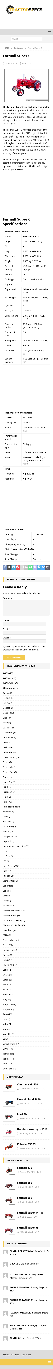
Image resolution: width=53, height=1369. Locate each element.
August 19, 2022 (27, 1172)
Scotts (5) (7, 984)
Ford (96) (7, 801)
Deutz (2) (7, 762)
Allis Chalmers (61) (11, 688)
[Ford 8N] (9, 1117)
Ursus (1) (7, 1019)
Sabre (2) (7, 969)
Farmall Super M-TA (30, 1212)
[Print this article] (26, 567)
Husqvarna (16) (10, 836)
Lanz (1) (7, 890)
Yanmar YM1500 (27, 1084)
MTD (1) (7, 935)
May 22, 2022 (26, 1231)
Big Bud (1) (8, 703)
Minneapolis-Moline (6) (14, 925)
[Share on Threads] (47, 567)
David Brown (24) (11, 757)
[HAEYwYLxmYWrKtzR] (5, 1314)
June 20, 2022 (26, 1186)
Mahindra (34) (9, 905)
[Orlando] (5, 1265)
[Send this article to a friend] (22, 567)
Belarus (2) (8, 697)
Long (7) (7, 900)
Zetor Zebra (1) (10, 1068)
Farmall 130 (24, 1167)
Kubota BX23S (26, 1144)
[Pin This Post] (18, 567)
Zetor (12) (8, 1063)
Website (7, 637)
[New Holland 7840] (9, 1102)
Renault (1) (8, 959)
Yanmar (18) (9, 1058)
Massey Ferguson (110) (14, 910)
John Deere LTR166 (31, 1338)
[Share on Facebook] (5, 567)
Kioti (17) (7, 871)
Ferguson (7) (9, 791)
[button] (49, 32)
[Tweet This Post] (9, 567)
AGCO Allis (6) (9, 678)
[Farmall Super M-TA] (9, 1215)
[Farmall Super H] (9, 1230)
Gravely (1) (8, 816)
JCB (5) (6, 861)
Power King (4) (10, 950)
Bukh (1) (7, 722)
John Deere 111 (32, 1263)
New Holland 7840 (28, 1099)
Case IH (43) (9, 727)
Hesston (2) (8, 821)
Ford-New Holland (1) (13, 806)
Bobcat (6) (8, 707)
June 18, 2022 (26, 1201)
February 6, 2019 (28, 1133)
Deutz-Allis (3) (9, 767)
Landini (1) (8, 885)
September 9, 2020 (29, 1088)
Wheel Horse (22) (11, 1044)
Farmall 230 (24, 1197)
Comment (8, 598)
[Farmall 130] (9, 1170)
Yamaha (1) (8, 1053)
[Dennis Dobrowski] (5, 1252)
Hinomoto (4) (9, 826)
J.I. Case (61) (9, 856)
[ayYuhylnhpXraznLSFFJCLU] (5, 1276)
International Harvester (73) (16, 846)
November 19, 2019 (29, 1118)
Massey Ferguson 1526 (21, 1277)
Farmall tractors (17, 1160)
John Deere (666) (11, 866)
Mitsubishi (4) (9, 930)
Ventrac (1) (8, 1029)
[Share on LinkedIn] (13, 567)
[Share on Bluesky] (43, 567)
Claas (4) (7, 742)
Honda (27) (8, 831)
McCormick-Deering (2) (14, 920)
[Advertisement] (28, 21)
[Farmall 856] (9, 1185)
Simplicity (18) (9, 1004)
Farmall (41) (8, 777)
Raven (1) (7, 955)
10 (44, 1088)
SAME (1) (7, 974)
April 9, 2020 (12, 63)
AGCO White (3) (10, 683)
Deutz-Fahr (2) (10, 772)
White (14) (8, 1048)
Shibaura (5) (8, 994)
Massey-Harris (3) (11, 915)
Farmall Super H (27, 1227)
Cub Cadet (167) (10, 752)
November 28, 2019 (29, 1148)
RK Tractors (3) (10, 964)
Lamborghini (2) (10, 880)
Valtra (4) (7, 1024)
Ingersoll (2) (8, 841)
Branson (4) (8, 717)
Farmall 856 (24, 1182)
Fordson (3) (8, 811)
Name (6, 620)
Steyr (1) (7, 999)
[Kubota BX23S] (9, 1147)
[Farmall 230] (9, 1200)
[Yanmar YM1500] (9, 1087)
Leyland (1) (8, 895)
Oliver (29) (8, 945)
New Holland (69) (11, 940)
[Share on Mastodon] (35, 567)
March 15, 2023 (27, 1103)
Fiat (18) (7, 796)
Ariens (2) (7, 693)
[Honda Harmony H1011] (9, 1132)
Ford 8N (22, 1114)
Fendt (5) (7, 786)
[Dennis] (5, 1339)
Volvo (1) (7, 1038)
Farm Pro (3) (9, 782)
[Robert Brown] (5, 1288)
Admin (25, 63)
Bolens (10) (8, 712)
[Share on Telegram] (39, 567)
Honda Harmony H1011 (32, 1129)
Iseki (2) (6, 851)
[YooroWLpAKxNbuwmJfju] (5, 1326)
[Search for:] (26, 38)
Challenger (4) (9, 737)
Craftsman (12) (10, 747)
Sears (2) (7, 989)
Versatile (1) (8, 1034)
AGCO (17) (8, 673)
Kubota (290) (9, 875)
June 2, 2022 (26, 1216)
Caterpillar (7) (9, 732)
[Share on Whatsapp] (30, 567)
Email (6, 629)
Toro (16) (7, 1014)
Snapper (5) (8, 1009)
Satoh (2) (7, 979)
